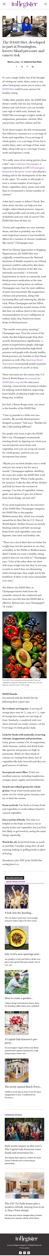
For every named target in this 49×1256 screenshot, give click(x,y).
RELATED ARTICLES (14, 878)
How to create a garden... (19, 998)
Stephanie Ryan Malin (33, 62)
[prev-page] (6, 1104)
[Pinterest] (27, 66)
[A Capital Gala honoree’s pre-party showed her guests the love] (17, 1023)
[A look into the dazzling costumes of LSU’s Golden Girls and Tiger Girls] (17, 897)
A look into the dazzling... (19, 912)
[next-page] (10, 1104)
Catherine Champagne (27, 163)
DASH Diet (8, 89)
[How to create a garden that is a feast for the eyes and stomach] (17, 982)
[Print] (32, 66)
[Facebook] (16, 66)
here (17, 864)
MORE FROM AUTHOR (15, 881)
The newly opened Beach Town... (23, 1086)
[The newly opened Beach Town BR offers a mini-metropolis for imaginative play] (17, 1070)
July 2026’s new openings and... (22, 954)
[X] (21, 66)
